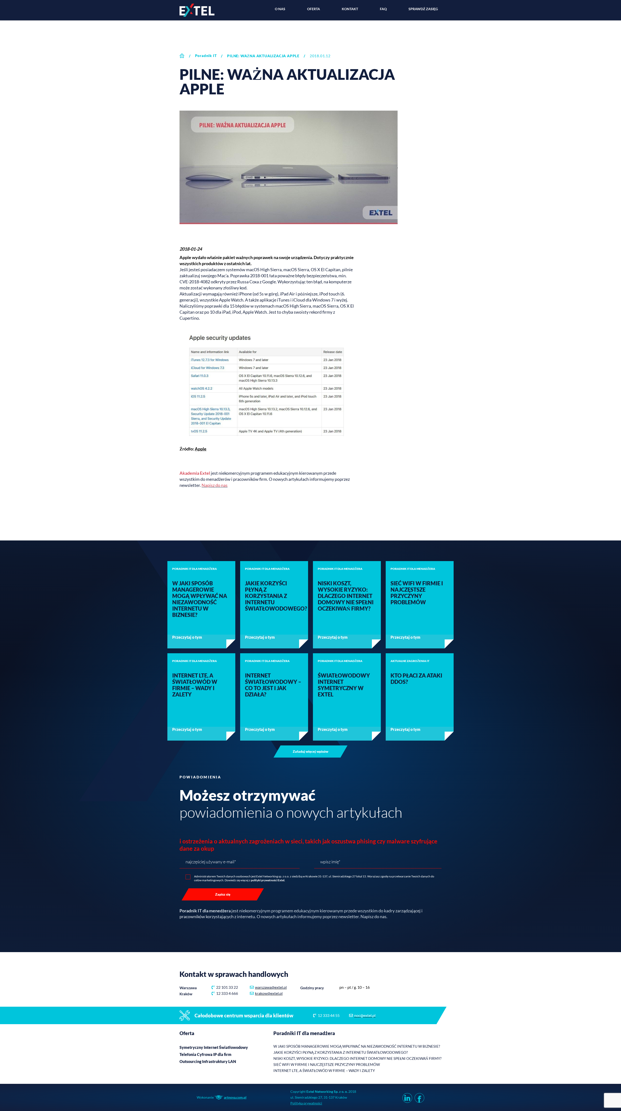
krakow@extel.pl (269, 993)
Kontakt (350, 9)
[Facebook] (418, 1097)
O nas (280, 9)
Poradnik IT (206, 55)
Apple (200, 448)
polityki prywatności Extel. (268, 880)
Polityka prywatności (306, 1103)
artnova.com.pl (235, 1097)
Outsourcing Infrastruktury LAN (208, 1061)
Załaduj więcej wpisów (310, 751)
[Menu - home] (197, 10)
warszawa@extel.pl (271, 987)
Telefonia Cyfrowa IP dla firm (205, 1054)
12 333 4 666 (227, 993)
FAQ (383, 9)
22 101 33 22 (227, 987)
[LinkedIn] (406, 1097)
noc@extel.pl (365, 1015)
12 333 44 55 (329, 1015)
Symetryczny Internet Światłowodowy (214, 1047)
